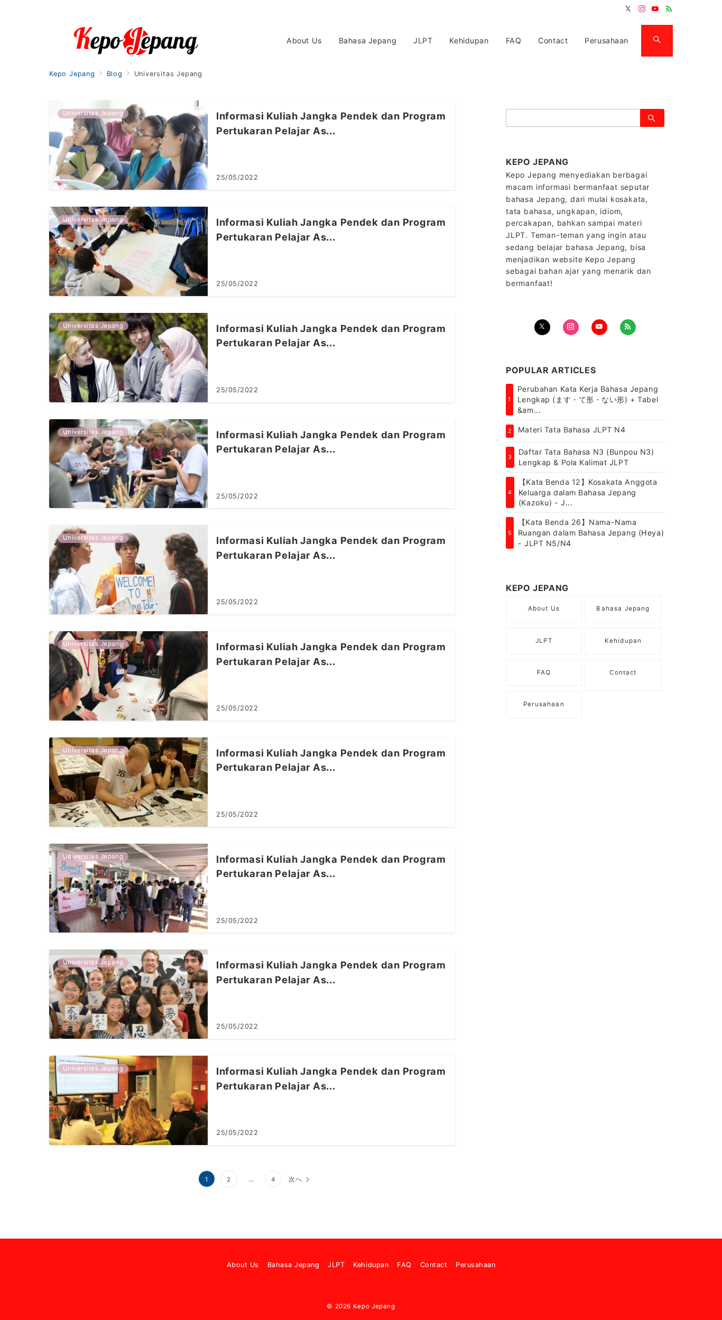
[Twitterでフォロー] (628, 9)
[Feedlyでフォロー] (669, 9)
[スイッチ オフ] (657, 40)
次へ (295, 1179)
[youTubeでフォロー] (599, 327)
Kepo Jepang (374, 1306)
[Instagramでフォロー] (642, 9)
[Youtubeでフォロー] (655, 9)
